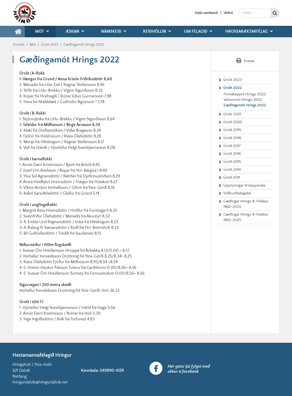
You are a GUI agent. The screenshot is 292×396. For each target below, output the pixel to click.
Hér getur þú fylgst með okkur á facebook (189, 369)
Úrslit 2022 (49, 45)
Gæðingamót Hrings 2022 (83, 45)
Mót (33, 45)
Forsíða (18, 45)
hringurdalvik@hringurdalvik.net (40, 382)
